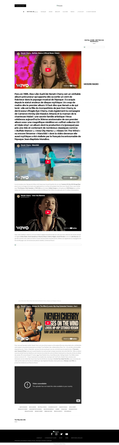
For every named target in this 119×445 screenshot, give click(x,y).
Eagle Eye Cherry (23, 409)
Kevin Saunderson (49, 409)
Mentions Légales (76, 437)
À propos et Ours (50, 437)
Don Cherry (73, 407)
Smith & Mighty (58, 411)
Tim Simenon (68, 411)
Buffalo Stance (42, 407)
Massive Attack (73, 409)
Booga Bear (33, 407)
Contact (39, 437)
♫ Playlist (80, 11)
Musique (43, 11)
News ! (73, 11)
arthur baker (23, 407)
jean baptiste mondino (36, 409)
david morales (63, 407)
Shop (60, 437)
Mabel (57, 409)
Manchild (64, 409)
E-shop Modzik (91, 11)
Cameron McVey (53, 407)
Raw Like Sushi (48, 411)
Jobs (66, 437)
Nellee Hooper (29, 411)
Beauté (57, 11)
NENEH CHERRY (39, 411)
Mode (50, 11)
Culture (65, 11)
